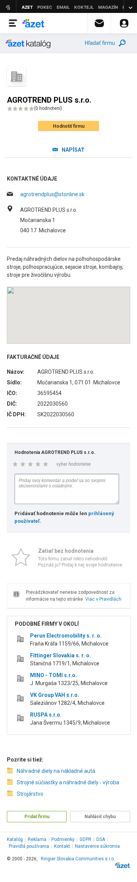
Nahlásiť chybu (100, 816)
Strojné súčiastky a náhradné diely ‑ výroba (68, 782)
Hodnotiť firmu (68, 126)
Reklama (37, 839)
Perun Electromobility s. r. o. (66, 636)
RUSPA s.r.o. (46, 715)
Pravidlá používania (29, 846)
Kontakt (62, 846)
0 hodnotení (48, 108)
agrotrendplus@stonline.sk (52, 194)
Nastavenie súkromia (97, 846)
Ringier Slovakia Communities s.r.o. (78, 858)
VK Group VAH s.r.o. (54, 695)
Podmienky (63, 839)
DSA (100, 839)
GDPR (85, 839)
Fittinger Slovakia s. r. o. (60, 655)
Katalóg (15, 839)
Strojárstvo (30, 794)
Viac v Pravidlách (103, 599)
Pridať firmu (36, 816)
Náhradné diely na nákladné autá (56, 771)
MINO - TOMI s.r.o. (53, 675)
